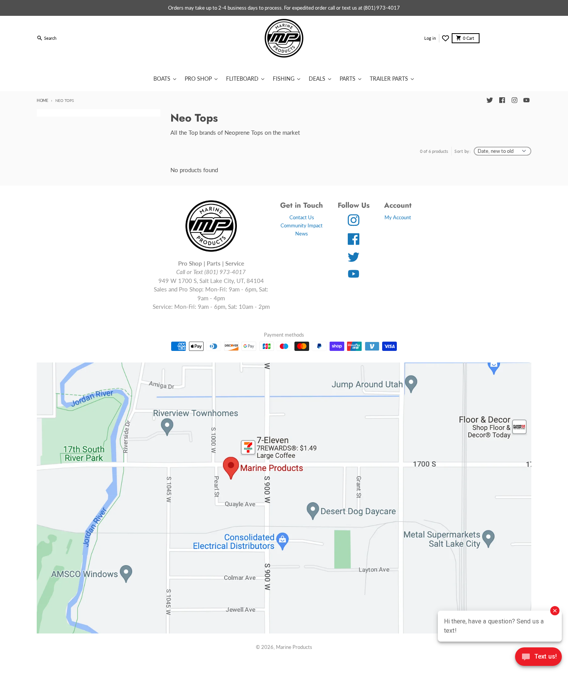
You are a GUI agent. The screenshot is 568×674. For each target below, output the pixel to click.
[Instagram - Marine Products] (514, 100)
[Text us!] (538, 657)
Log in (430, 38)
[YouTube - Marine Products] (526, 100)
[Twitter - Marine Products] (489, 100)
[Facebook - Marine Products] (502, 100)
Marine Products (294, 647)
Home (42, 100)
